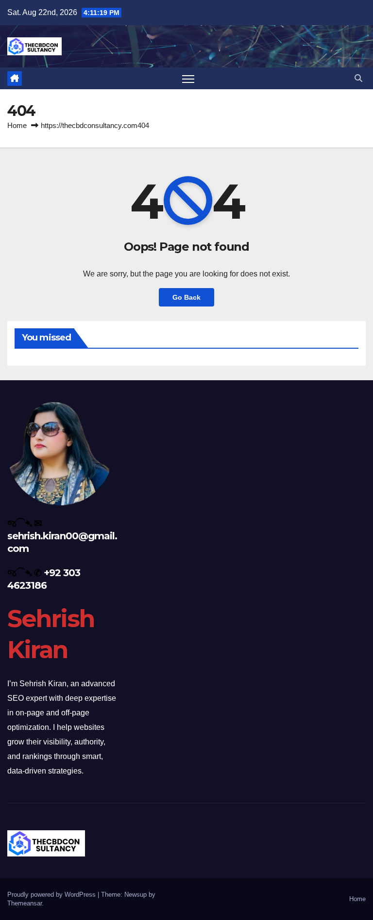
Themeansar (24, 903)
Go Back (186, 297)
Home (17, 125)
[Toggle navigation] (188, 78)
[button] (358, 78)
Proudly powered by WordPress (52, 894)
